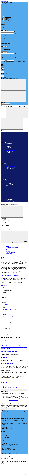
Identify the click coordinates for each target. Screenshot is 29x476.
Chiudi (2, 68)
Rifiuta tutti (12, 389)
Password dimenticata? (6, 35)
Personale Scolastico (7, 220)
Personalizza (3, 389)
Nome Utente (17, 31)
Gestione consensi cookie (9, 449)
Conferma (8, 103)
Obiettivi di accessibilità (8, 447)
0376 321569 (6, 314)
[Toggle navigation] (12, 124)
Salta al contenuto (4, 1)
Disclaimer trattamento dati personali (9, 463)
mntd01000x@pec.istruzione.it (10, 309)
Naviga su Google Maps (8, 316)
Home (4, 218)
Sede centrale (4, 285)
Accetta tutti (22, 389)
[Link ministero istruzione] (7, 2)
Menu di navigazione (19, 242)
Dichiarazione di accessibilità (9, 445)
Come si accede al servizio (12, 247)
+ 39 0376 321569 (9, 422)
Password (16, 33)
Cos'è (7, 246)
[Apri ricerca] (17, 112)
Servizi (4, 219)
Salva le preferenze (11, 409)
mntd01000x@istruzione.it (9, 304)
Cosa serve (8, 248)
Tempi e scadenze (10, 249)
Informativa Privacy (7, 443)
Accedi (2, 24)
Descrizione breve (10, 255)
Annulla (2, 103)
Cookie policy (6, 440)
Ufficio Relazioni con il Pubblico (10, 444)
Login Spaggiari (11, 58)
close (2, 130)
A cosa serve (9, 253)
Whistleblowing (6, 448)
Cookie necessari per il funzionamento (9, 403)
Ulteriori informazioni (11, 252)
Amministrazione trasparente (9, 450)
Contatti (8, 251)
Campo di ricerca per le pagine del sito (9, 204)
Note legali (5, 442)
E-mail (15, 53)
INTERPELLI (4, 279)
